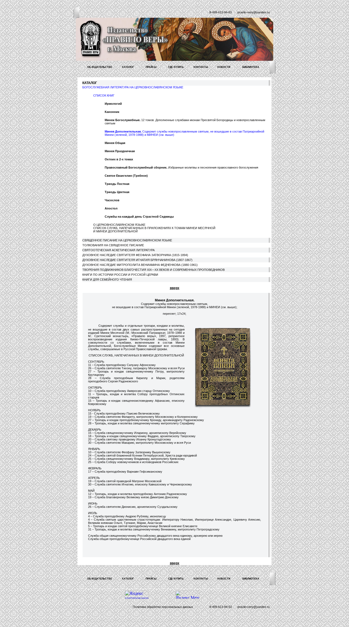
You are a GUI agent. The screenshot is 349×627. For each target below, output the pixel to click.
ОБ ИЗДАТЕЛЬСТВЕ (99, 67)
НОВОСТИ (223, 67)
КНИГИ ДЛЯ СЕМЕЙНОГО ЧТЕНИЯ (107, 279)
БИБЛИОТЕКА (250, 67)
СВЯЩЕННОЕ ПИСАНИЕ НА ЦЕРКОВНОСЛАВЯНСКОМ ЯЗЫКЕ (127, 240)
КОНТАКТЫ (201, 67)
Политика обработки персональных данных (163, 606)
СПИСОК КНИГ (104, 95)
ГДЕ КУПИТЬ (175, 67)
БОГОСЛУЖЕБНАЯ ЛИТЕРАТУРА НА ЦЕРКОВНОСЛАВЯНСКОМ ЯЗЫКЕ (132, 87)
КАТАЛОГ (128, 67)
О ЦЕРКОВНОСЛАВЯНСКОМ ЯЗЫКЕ (119, 224)
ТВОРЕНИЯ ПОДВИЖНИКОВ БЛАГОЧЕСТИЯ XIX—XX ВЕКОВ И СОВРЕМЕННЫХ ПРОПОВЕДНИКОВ (153, 269)
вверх (174, 288)
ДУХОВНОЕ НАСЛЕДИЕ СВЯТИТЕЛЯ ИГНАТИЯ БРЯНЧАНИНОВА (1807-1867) (137, 260)
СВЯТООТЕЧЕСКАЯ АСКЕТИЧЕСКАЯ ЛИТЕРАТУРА (118, 250)
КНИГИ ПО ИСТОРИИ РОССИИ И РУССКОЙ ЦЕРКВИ (120, 274)
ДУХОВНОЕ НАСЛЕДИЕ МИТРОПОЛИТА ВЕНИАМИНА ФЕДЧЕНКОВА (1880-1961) (140, 264)
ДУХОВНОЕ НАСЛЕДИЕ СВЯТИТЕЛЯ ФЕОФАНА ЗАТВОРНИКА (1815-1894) (135, 255)
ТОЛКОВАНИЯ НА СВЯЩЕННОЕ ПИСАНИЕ (113, 245)
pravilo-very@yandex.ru (253, 12)
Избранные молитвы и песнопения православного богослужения (181, 167)
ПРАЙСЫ (151, 67)
